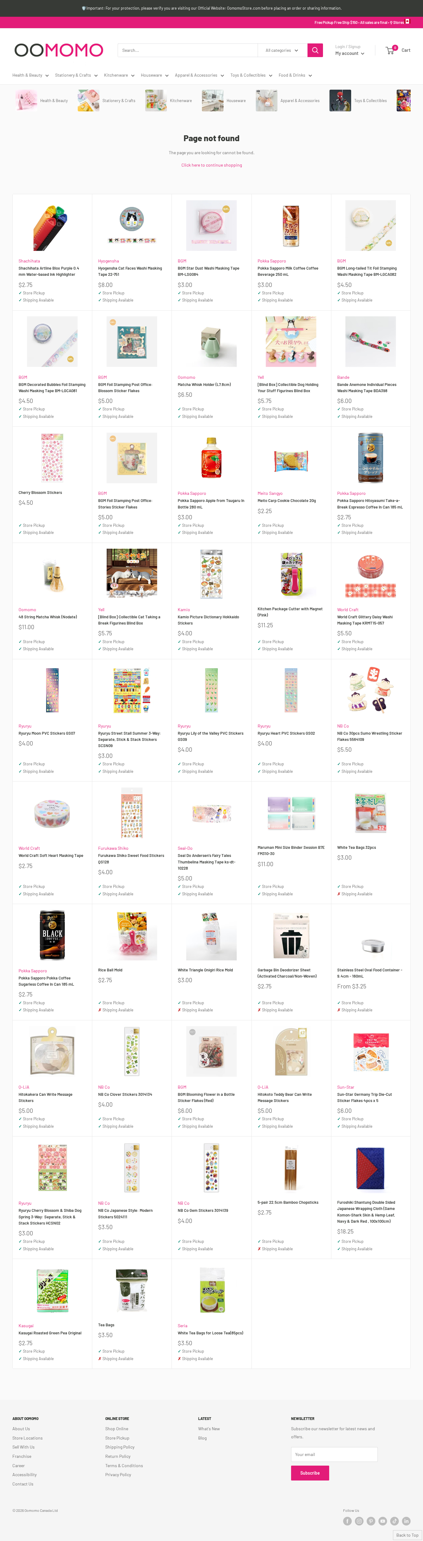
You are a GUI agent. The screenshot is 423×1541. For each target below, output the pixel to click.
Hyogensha (108, 260)
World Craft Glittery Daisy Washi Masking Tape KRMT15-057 (365, 619)
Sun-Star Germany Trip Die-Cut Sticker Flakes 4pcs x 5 (364, 1097)
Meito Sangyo (270, 493)
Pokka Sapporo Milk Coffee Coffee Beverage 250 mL (288, 271)
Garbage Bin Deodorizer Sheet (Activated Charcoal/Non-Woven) (287, 973)
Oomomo (186, 377)
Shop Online (116, 1428)
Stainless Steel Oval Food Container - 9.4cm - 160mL (369, 973)
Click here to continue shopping (211, 165)
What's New (209, 1428)
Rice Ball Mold (110, 969)
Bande (343, 377)
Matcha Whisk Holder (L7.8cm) (204, 384)
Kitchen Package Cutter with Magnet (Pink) (290, 611)
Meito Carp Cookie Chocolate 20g (287, 500)
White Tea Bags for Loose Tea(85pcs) (210, 1332)
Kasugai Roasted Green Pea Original (50, 1332)
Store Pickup (117, 1437)
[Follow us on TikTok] (394, 1521)
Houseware (151, 75)
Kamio (184, 609)
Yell (261, 377)
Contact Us (22, 1483)
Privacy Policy (118, 1474)
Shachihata (29, 260)
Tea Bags (106, 1324)
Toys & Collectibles (248, 75)
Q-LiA (24, 1087)
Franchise (21, 1456)
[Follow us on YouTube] (382, 1521)
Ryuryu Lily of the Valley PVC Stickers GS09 (210, 736)
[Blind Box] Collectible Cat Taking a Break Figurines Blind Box (129, 619)
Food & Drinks (292, 75)
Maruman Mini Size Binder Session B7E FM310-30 (291, 850)
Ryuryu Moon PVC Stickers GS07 (47, 733)
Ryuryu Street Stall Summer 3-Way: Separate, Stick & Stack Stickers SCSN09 (129, 739)
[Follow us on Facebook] (347, 1521)
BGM (182, 260)
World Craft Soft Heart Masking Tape (51, 855)
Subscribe (310, 1473)
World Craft (348, 609)
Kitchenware (116, 75)
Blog (202, 1437)
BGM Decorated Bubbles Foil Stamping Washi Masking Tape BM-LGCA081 (52, 387)
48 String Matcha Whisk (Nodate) (48, 616)
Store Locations (27, 1437)
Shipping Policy (119, 1446)
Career (18, 1465)
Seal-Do (185, 848)
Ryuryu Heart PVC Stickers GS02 (286, 733)
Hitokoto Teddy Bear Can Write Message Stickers (285, 1097)
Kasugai (26, 1325)
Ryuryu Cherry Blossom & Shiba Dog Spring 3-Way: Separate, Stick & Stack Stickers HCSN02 (50, 1216)
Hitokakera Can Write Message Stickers (45, 1097)
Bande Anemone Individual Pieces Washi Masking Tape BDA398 (366, 387)
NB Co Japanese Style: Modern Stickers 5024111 (125, 1213)
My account (347, 53)
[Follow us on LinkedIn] (406, 1521)
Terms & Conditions (124, 1465)
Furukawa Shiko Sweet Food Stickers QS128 (131, 858)
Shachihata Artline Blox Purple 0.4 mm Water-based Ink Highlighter (49, 271)
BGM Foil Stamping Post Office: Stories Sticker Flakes (125, 503)
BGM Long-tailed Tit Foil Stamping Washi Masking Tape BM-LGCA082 (367, 271)
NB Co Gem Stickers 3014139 (203, 1210)
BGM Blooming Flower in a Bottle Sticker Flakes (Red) (206, 1097)
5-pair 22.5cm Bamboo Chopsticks (288, 1202)
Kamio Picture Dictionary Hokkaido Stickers (208, 619)
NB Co (343, 725)
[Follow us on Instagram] (359, 1521)
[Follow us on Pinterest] (371, 1521)
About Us (21, 1428)
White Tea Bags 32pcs (356, 847)
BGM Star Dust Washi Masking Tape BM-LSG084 (208, 271)
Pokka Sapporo (272, 260)
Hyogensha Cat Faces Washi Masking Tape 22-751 (130, 271)
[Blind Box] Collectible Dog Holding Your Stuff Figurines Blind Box (288, 387)
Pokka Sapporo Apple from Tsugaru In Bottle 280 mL (211, 503)
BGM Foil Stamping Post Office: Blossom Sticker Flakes (125, 387)
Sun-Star (345, 1087)
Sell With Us (23, 1446)
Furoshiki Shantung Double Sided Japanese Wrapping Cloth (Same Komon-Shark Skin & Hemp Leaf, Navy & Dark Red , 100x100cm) (366, 1211)
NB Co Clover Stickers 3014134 (125, 1094)
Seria (182, 1325)
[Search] (315, 50)
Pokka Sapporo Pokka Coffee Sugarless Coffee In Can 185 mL (46, 981)
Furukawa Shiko (113, 848)
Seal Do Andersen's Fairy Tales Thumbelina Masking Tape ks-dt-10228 (206, 861)
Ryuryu (25, 725)
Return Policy (117, 1456)
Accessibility (24, 1474)
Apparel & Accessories (196, 75)
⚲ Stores (397, 22)
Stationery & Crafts (73, 75)
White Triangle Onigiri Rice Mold (205, 969)
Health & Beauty (27, 75)
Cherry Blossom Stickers (40, 492)
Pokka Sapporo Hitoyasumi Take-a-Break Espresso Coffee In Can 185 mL (370, 503)
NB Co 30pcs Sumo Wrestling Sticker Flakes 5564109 (369, 736)
